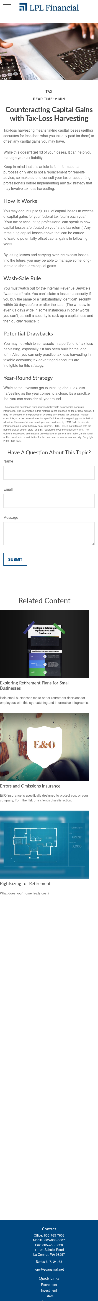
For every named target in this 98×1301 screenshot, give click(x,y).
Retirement (49, 1284)
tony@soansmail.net (49, 1269)
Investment (49, 1290)
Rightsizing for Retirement (25, 884)
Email (8, 489)
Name (8, 461)
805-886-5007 (54, 1240)
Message (10, 517)
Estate (49, 1296)
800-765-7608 (54, 1235)
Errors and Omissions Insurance (30, 786)
